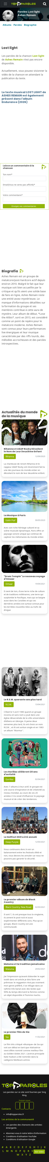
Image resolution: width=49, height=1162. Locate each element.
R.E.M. (9, 704)
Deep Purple (12, 841)
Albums (7, 24)
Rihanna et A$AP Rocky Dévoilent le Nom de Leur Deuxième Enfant (23, 450)
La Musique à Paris (15, 515)
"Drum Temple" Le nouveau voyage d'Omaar (24, 578)
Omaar (9, 583)
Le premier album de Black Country (19, 901)
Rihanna (10, 456)
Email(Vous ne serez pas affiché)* (19, 184)
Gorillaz (9, 779)
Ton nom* (7, 174)
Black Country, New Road (18, 907)
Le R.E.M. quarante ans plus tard (23, 699)
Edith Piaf (10, 520)
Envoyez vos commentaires (24, 206)
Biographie (30, 24)
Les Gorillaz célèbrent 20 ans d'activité (21, 773)
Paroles (17, 24)
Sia (7, 1037)
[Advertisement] (24, 36)
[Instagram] (26, 1105)
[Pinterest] (22, 1105)
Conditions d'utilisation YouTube (21, 1136)
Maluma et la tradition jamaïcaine (24, 964)
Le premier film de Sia (16, 1032)
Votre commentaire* (13, 195)
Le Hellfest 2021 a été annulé (20, 837)
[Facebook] (17, 1105)
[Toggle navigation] (5, 4)
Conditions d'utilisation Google (20, 1139)
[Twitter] (31, 1105)
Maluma (10, 969)
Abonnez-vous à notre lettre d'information (26, 1133)
